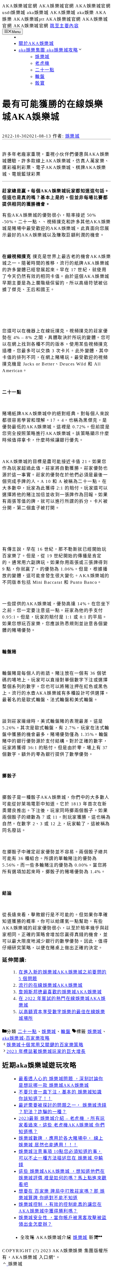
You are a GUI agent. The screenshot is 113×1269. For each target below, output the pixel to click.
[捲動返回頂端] (5, 1264)
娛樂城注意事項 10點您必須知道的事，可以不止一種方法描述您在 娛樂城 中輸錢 (61, 1158)
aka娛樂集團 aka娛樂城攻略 (48, 50)
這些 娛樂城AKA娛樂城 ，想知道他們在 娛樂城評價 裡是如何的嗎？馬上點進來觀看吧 (63, 1178)
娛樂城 (42, 56)
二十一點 (44, 70)
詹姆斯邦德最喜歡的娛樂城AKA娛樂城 (60, 992)
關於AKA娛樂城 (36, 43)
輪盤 (40, 76)
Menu (16, 32)
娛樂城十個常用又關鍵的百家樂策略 (45, 1044)
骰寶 (40, 83)
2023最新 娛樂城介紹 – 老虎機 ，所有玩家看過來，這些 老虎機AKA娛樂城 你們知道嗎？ (62, 1125)
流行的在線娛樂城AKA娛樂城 (51, 985)
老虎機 (42, 63)
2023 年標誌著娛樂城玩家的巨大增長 (46, 1051)
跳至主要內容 (64, 25)
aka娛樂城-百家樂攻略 (26, 1038)
